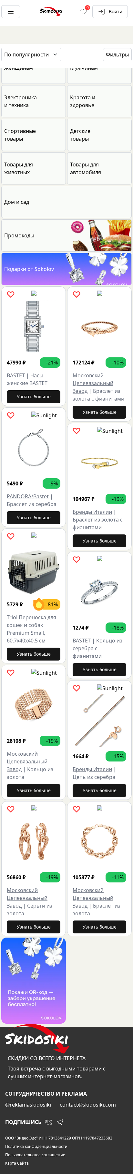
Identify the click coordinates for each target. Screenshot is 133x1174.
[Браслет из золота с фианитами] (99, 326)
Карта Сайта (17, 1163)
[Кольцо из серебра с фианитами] (99, 592)
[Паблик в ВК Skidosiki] (48, 1122)
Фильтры (117, 54)
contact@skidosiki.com (88, 1104)
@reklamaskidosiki (28, 1104)
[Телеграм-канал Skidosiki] (60, 1122)
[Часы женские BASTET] (33, 326)
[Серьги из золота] (33, 841)
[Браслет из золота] (99, 841)
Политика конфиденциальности (36, 1146)
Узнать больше (34, 396)
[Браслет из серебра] (33, 447)
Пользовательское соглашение (35, 1155)
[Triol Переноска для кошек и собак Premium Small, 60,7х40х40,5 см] (33, 568)
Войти (115, 11)
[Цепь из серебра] (99, 720)
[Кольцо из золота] (33, 705)
